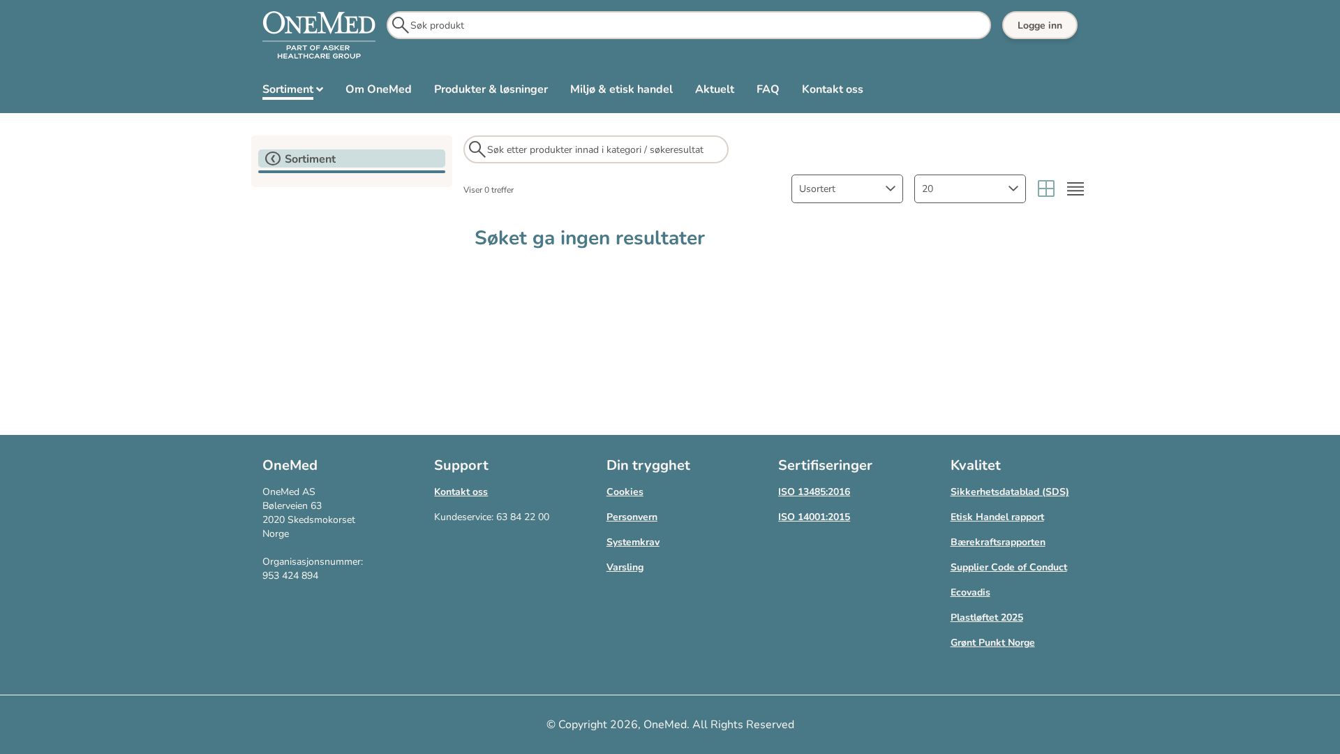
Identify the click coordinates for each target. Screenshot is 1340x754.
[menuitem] (292, 92)
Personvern (631, 517)
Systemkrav (633, 542)
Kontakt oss (461, 491)
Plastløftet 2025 (987, 617)
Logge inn (1040, 25)
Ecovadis (970, 592)
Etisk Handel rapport (997, 517)
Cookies (624, 491)
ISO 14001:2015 (814, 517)
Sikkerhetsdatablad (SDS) (1010, 491)
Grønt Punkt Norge (993, 642)
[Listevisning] (1075, 189)
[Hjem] (318, 35)
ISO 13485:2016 (814, 491)
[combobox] (847, 189)
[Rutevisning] (1046, 189)
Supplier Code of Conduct (1009, 567)
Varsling (624, 567)
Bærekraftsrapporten (998, 542)
